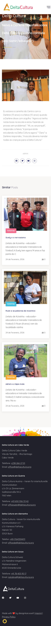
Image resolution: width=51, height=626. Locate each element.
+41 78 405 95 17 (18, 573)
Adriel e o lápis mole (15, 384)
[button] (4, 621)
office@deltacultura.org (19, 467)
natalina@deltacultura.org (21, 577)
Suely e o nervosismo (16, 237)
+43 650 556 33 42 (20, 501)
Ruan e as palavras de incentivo (20, 311)
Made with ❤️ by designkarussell (18, 613)
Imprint (38, 613)
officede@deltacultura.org (21, 542)
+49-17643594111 (17, 539)
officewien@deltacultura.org (22, 505)
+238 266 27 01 (18, 463)
